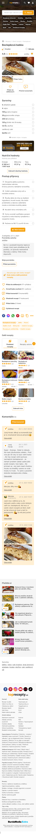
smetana (5, 667)
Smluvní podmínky (7, 728)
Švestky (29, 21)
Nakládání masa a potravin (10, 736)
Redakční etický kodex (9, 730)
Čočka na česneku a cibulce (10, 792)
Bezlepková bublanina (22, 362)
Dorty (16, 760)
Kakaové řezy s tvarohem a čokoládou (14, 799)
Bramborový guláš (13, 767)
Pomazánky (14, 734)
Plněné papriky (17, 762)
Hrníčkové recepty (19, 27)
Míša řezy (27, 771)
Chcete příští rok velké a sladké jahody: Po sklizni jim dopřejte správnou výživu (24, 633)
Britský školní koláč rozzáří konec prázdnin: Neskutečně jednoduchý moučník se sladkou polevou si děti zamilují (24, 642)
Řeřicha (11, 740)
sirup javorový (28, 665)
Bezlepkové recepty (9, 322)
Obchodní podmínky (8, 726)
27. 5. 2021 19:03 (25, 483)
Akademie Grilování (9, 18)
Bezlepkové (26, 41)
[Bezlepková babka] (18, 535)
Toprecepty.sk (22, 702)
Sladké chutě (7, 326)
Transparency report (24, 728)
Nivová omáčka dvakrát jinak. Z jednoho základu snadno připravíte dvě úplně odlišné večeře (24, 598)
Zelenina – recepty (25, 734)
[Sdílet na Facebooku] (3, 315)
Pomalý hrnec (28, 751)
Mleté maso (25, 749)
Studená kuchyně (7, 760)
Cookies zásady (7, 724)
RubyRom (21, 384)
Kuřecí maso (14, 21)
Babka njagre (7, 399)
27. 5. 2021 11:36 (26, 525)
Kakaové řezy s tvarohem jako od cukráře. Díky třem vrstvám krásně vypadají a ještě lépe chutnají (24, 590)
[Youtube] (20, 689)
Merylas (11, 496)
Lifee (20, 712)
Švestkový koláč (8, 777)
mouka (11, 667)
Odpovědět (8, 438)
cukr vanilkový (27, 667)
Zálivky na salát (16, 744)
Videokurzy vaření (7, 706)
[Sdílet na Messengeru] (8, 315)
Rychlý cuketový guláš (9, 795)
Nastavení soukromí (8, 717)
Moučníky (28, 18)
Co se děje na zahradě (22, 740)
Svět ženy (5, 710)
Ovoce (21, 760)
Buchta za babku (24, 399)
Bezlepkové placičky (9, 361)
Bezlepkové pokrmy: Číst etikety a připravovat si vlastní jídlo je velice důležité (24, 607)
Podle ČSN (6, 24)
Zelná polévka (6, 744)
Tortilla (21, 736)
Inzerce (20, 717)
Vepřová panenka (14, 746)
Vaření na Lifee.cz (7, 704)
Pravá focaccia (13, 742)
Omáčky (20, 18)
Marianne (21, 708)
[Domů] (3, 41)
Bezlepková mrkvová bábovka (9, 381)
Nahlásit (21, 726)
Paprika (14, 24)
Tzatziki (23, 746)
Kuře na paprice (7, 773)
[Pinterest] (10, 689)
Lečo (3, 775)
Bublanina (30, 775)
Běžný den (16, 326)
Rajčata (28, 24)
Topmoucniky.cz (23, 704)
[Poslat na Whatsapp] (13, 315)
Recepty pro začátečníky (10, 329)
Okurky (22, 21)
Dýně (4, 27)
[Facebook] (6, 689)
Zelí (9, 27)
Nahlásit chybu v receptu (19, 137)
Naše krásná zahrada (8, 712)
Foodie (20, 724)
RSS (19, 719)
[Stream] (26, 689)
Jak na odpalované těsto (16, 738)
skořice (18, 667)
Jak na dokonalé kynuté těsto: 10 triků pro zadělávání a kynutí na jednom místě (23, 624)
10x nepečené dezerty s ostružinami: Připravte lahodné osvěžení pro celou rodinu (23, 616)
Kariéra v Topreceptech (25, 722)
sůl (3, 670)
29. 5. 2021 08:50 (25, 429)
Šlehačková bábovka (25, 742)
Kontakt (20, 730)
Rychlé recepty (23, 753)
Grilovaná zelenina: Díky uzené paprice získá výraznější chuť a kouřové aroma (16, 809)
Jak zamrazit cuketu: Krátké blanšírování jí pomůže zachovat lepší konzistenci (17, 817)
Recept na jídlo (6, 702)
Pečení (26, 322)
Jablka (20, 322)
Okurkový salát (26, 769)
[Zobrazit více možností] (31, 315)
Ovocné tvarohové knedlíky (15, 764)
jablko (4, 665)
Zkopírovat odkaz (27, 315)
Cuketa (21, 24)
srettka (26, 54)
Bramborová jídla (17, 751)
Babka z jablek (23, 380)
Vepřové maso (6, 751)
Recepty (8, 41)
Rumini (20, 367)
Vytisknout (22, 315)
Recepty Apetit (6, 708)
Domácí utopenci (19, 777)
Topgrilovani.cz (23, 706)
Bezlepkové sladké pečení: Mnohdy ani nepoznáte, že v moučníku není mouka (24, 650)
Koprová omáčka (7, 771)
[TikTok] (30, 689)
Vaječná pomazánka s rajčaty (11, 786)
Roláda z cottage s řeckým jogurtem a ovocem (16, 788)
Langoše (15, 773)
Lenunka (4, 403)
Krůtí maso (17, 749)
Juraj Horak (10, 446)
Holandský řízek (18, 771)
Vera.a (20, 403)
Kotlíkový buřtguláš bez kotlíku (11, 802)
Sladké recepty (21, 755)
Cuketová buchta (25, 773)
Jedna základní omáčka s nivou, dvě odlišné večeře (18, 804)
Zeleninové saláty (24, 757)
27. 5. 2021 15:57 (25, 497)
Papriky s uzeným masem (10, 790)
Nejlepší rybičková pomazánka (11, 769)
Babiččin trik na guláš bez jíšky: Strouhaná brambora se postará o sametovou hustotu (15, 813)
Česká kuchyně (13, 757)
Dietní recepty (17, 41)
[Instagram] (16, 689)
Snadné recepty (25, 329)
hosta (4, 366)
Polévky (5, 21)
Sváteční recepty (27, 326)
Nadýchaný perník (11, 775)
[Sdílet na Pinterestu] (17, 315)
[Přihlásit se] (33, 3)
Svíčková (4, 742)
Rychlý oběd (22, 775)
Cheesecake (24, 767)
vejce (10, 665)
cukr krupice (17, 665)
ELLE (20, 710)
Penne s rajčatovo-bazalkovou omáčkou (14, 784)
